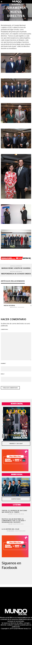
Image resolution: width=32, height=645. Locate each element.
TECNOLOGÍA (10, 530)
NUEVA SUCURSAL (9, 305)
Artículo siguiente (16, 271)
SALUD (10, 524)
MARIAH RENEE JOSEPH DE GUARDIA (16, 268)
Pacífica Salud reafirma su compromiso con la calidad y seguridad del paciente (14, 521)
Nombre (3, 363)
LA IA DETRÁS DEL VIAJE (10, 529)
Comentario (4, 329)
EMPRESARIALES (13, 307)
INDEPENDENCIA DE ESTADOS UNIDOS (16, 274)
